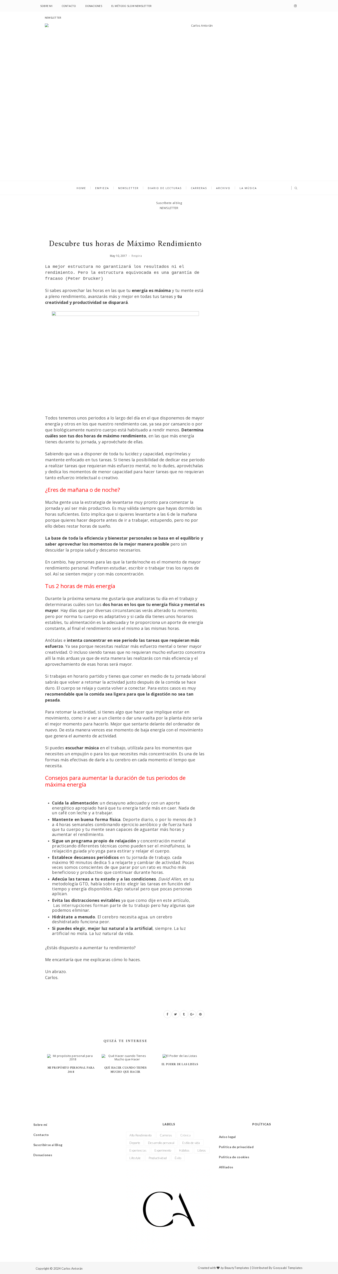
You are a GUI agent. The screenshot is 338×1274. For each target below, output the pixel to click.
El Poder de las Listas (180, 1064)
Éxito (178, 1158)
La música (248, 188)
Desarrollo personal (161, 1143)
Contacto (69, 6)
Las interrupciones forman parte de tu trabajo (101, 905)
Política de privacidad (236, 1147)
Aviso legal (227, 1137)
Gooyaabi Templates (287, 1268)
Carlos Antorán (72, 1268)
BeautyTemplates (237, 1268)
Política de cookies (234, 1157)
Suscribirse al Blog (47, 1145)
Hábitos (184, 1150)
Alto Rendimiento (140, 1135)
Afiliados (226, 1167)
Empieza (102, 188)
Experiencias (137, 1150)
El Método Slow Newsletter (131, 6)
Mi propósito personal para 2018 (71, 1070)
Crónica (185, 1135)
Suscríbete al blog (169, 203)
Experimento (163, 1150)
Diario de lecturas (165, 188)
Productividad (158, 1158)
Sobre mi (46, 6)
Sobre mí (40, 1125)
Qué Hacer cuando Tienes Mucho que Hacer (125, 1070)
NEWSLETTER (53, 17)
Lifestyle (134, 1158)
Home (81, 188)
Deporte (134, 1143)
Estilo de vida (191, 1143)
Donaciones (93, 6)
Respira (137, 256)
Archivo (223, 188)
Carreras (199, 188)
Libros (202, 1150)
